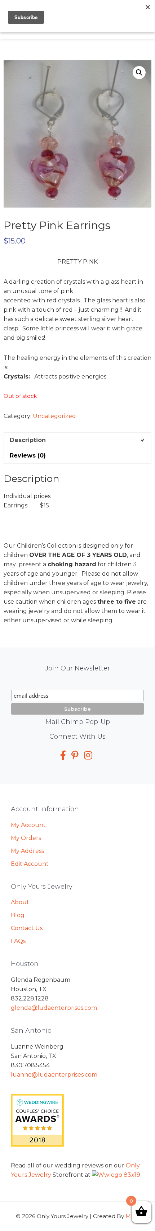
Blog (18, 915)
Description (28, 440)
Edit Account (30, 863)
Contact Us (27, 928)
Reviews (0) (28, 455)
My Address (27, 850)
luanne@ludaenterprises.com (54, 1074)
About (20, 902)
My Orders (26, 838)
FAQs (18, 941)
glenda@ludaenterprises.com (54, 1007)
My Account (28, 825)
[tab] (77, 440)
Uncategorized (54, 416)
